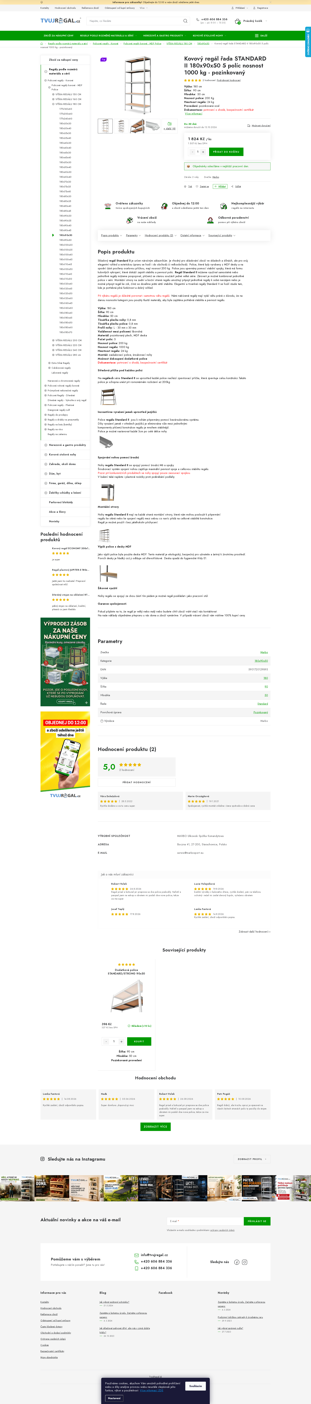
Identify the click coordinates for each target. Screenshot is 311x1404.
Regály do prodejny (58, 414)
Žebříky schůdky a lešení (65, 493)
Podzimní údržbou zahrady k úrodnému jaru (240, 1317)
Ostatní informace (190, 235)
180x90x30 (65, 215)
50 (266, 695)
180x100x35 (65, 249)
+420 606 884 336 (214, 19)
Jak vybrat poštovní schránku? (114, 1302)
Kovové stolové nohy (62, 454)
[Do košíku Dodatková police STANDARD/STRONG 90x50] (139, 1041)
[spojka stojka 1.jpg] (108, 493)
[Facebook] (236, 1262)
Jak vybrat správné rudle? (230, 1328)
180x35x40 (65, 138)
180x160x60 (66, 308)
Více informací (193, 114)
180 (266, 678)
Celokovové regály (61, 367)
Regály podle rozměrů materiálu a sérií (63, 71)
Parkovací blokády (61, 502)
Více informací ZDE (151, 1390)
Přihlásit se (257, 1221)
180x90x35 (65, 220)
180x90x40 (65, 225)
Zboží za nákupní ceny (63, 60)
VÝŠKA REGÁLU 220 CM (68, 345)
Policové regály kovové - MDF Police (67, 87)
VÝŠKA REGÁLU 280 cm (68, 355)
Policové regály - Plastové (61, 405)
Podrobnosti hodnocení (229, 80)
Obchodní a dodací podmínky (55, 1332)
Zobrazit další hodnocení (253, 932)
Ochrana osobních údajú (53, 1339)
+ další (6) (170, 128)
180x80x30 (65, 196)
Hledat (185, 21)
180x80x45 (65, 211)
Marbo (216, 177)
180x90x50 (65, 235)
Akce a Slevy (57, 512)
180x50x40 (65, 167)
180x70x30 (65, 181)
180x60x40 (65, 177)
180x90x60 (65, 240)
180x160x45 (65, 303)
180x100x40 (66, 254)
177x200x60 (65, 113)
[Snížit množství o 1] (192, 152)
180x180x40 (65, 312)
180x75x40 (65, 191)
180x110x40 (65, 274)
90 (266, 686)
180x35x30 (65, 133)
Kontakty (44, 8)
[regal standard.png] (108, 399)
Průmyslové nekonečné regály (63, 390)
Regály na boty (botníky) (60, 424)
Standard (263, 704)
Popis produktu (110, 235)
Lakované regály (60, 372)
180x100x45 (65, 259)
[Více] (261, 35)
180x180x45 (65, 317)
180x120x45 (65, 288)
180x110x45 (65, 264)
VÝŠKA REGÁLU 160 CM (68, 99)
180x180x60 (66, 327)
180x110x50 (65, 278)
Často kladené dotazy (51, 1326)
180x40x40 (65, 147)
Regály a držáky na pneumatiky (63, 419)
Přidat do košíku (226, 151)
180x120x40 (65, 283)
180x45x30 (65, 152)
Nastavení (114, 1398)
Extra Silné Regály (61, 363)
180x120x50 (65, 293)
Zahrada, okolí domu (62, 464)
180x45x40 (65, 157)
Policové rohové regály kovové (63, 385)
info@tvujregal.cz (154, 1255)
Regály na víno (55, 429)
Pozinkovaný (260, 712)
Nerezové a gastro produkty (67, 445)
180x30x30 (65, 123)
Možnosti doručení (261, 125)
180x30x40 (65, 128)
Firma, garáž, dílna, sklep (65, 483)
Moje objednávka (49, 1357)
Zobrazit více (155, 1127)
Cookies (44, 1345)
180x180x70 (65, 332)
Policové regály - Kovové (60, 80)
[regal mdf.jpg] (108, 575)
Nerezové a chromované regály (64, 380)
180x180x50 (65, 322)
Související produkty (220, 235)
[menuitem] (58, 35)
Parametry (132, 235)
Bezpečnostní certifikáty (52, 1351)
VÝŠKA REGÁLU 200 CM (69, 340)
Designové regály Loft (59, 410)
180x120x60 (66, 298)
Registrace (262, 8)
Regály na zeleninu (57, 434)
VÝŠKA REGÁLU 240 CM (68, 350)
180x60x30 (65, 172)
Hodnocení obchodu (65, 8)
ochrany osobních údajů (222, 1230)
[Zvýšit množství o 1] (203, 152)
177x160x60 (65, 109)
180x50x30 (65, 162)
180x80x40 (65, 206)
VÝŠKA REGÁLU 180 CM (68, 104)
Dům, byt (55, 473)
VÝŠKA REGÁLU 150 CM (68, 94)
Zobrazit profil (250, 1159)
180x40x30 (65, 143)
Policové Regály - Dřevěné (61, 395)
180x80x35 (65, 201)
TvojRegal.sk (155, 1376)
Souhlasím (195, 1386)
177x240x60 (65, 118)
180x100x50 (66, 269)
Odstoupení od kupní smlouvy (120, 8)
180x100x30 (66, 244)
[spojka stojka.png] (104, 536)
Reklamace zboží (90, 8)
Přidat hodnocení (137, 782)
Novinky (54, 521)
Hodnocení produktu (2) (159, 235)
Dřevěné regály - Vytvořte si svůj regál (67, 400)
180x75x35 (65, 186)
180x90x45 (65, 230)
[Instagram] (244, 1262)
